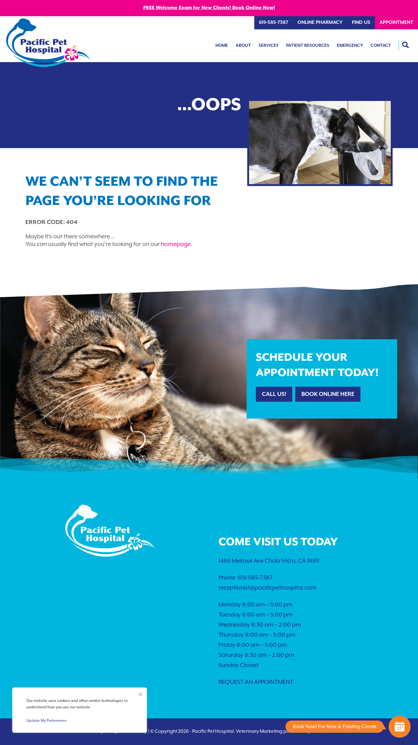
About (243, 45)
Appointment (396, 22)
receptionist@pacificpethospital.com (267, 587)
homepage (176, 244)
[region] (79, 710)
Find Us (361, 22)
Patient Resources (307, 45)
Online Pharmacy (320, 22)
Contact (381, 45)
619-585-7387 (273, 22)
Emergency (350, 45)
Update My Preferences (46, 720)
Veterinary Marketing (259, 731)
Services (268, 45)
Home (221, 45)
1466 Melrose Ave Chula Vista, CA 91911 (268, 560)
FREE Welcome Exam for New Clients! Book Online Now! (209, 8)
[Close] (140, 692)
